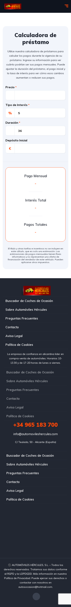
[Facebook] (36, 596)
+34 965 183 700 (35, 424)
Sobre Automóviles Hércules (26, 309)
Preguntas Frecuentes (21, 318)
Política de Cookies (19, 345)
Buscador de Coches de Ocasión (29, 301)
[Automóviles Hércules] (12, 6)
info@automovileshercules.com (35, 434)
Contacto (12, 327)
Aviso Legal (14, 336)
